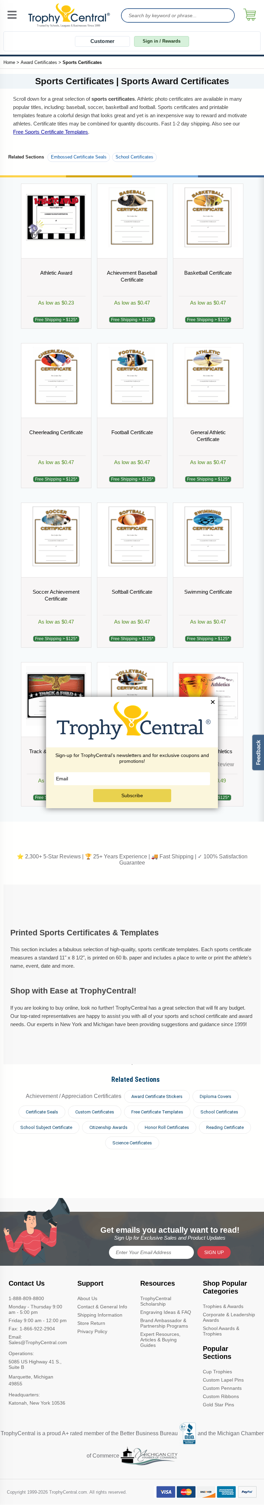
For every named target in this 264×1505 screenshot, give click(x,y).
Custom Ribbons (221, 1396)
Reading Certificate (225, 1127)
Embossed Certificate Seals (79, 157)
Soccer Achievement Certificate (56, 595)
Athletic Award (56, 273)
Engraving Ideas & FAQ (165, 1312)
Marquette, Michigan (31, 1377)
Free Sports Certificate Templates (50, 132)
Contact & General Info (102, 1306)
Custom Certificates (94, 1111)
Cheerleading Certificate (56, 432)
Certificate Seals (42, 1111)
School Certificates (134, 157)
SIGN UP (214, 1252)
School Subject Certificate (46, 1127)
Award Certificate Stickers (157, 1096)
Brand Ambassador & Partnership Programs (164, 1323)
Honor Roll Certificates (167, 1127)
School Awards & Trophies (221, 1331)
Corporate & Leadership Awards (229, 1317)
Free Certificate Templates (157, 1111)
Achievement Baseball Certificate (132, 276)
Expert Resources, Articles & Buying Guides (160, 1339)
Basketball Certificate (208, 273)
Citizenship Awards (108, 1127)
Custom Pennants (222, 1388)
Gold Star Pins (218, 1404)
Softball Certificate (132, 592)
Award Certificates (39, 62)
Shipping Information (99, 1315)
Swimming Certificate (208, 592)
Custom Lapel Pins (223, 1380)
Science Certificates (132, 1142)
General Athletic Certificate (208, 435)
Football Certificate (132, 432)
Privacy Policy (92, 1331)
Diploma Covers (215, 1096)
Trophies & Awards (223, 1306)
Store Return (91, 1323)
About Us (87, 1298)
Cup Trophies (217, 1371)
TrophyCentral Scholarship (155, 1301)
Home (9, 62)
